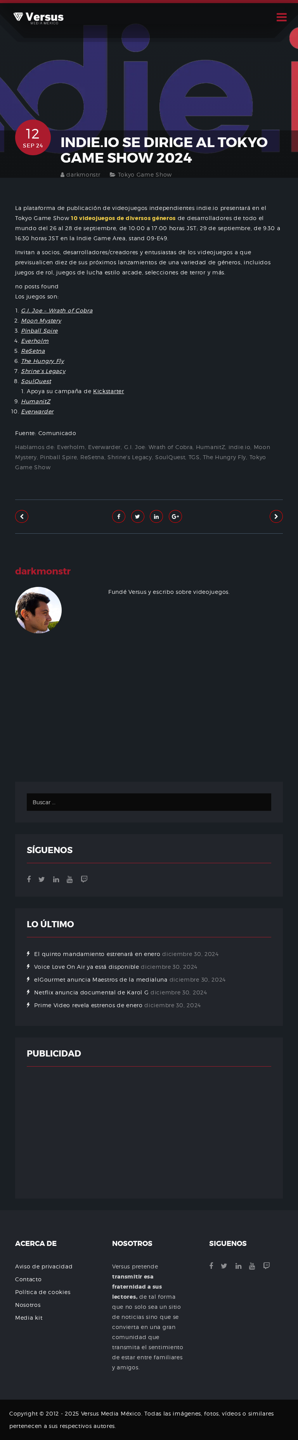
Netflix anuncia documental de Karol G (91, 992)
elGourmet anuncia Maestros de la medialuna (100, 979)
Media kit (28, 1317)
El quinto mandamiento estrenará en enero (97, 954)
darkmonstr (83, 174)
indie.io (240, 447)
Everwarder (104, 447)
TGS (194, 457)
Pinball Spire (58, 457)
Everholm (71, 447)
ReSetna (92, 457)
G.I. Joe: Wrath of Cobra (158, 447)
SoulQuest (170, 457)
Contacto (28, 1279)
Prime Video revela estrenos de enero (88, 1005)
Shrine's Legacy (129, 457)
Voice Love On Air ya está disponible (86, 966)
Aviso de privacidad (44, 1266)
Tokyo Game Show (145, 174)
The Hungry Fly (224, 457)
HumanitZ (210, 447)
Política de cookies (42, 1292)
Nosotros (28, 1304)
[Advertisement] (149, 731)
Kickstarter (108, 391)
